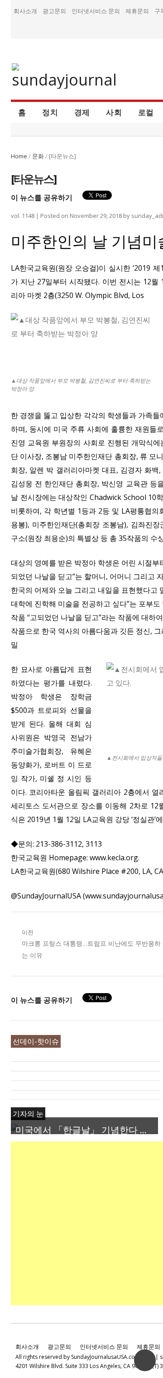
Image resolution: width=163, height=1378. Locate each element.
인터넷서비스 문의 (96, 11)
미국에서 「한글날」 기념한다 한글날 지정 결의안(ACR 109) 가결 (86, 1130)
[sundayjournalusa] (65, 76)
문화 (38, 156)
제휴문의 (137, 11)
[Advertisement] (81, 1223)
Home (19, 156)
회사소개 (25, 11)
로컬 (146, 111)
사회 (114, 111)
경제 (82, 111)
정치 (50, 111)
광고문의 (54, 11)
